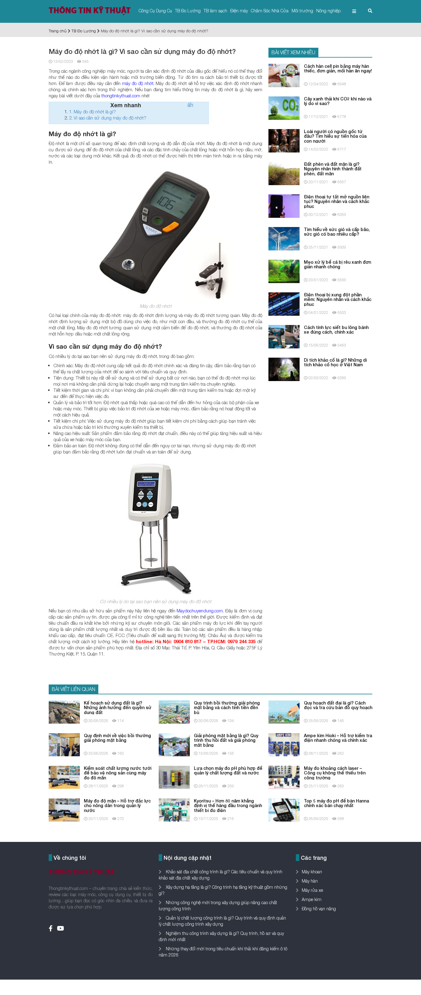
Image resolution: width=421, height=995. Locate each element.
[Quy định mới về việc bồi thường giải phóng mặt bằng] (64, 744)
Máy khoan (312, 871)
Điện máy (239, 10)
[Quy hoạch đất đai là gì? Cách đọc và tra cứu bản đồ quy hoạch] (284, 711)
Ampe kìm (311, 899)
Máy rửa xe (312, 890)
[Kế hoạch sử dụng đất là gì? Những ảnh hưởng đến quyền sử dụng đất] (64, 711)
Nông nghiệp (328, 10)
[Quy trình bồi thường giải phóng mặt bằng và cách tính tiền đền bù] (174, 711)
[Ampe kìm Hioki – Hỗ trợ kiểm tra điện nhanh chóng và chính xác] (284, 744)
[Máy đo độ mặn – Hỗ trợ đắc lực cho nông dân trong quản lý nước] (64, 809)
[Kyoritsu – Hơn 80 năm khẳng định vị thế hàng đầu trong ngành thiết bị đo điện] (174, 809)
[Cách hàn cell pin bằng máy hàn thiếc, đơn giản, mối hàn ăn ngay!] (284, 74)
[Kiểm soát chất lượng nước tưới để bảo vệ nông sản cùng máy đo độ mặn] (64, 776)
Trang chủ (58, 30)
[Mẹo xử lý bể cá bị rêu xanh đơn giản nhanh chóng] (284, 270)
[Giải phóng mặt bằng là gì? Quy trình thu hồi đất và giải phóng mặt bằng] (174, 744)
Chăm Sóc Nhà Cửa (269, 10)
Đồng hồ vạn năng (319, 908)
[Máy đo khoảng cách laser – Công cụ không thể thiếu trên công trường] (284, 776)
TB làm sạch (215, 10)
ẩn (190, 105)
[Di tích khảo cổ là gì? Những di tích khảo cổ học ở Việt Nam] (284, 368)
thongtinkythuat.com (120, 95)
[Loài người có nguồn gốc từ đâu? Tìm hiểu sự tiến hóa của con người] (284, 140)
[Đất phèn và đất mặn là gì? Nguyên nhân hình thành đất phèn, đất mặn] (284, 172)
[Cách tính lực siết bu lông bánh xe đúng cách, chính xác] (284, 336)
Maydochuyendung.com (200, 610)
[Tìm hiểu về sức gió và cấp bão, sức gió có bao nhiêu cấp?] (284, 238)
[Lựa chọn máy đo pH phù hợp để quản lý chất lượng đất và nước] (174, 776)
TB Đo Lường (188, 10)
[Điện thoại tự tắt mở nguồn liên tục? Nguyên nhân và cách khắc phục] (284, 205)
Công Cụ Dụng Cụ (155, 10)
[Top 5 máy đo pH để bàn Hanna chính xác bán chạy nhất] (284, 809)
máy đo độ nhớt (137, 83)
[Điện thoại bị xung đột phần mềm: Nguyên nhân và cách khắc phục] (284, 303)
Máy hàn (310, 880)
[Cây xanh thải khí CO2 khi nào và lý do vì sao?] (284, 107)
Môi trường (302, 10)
